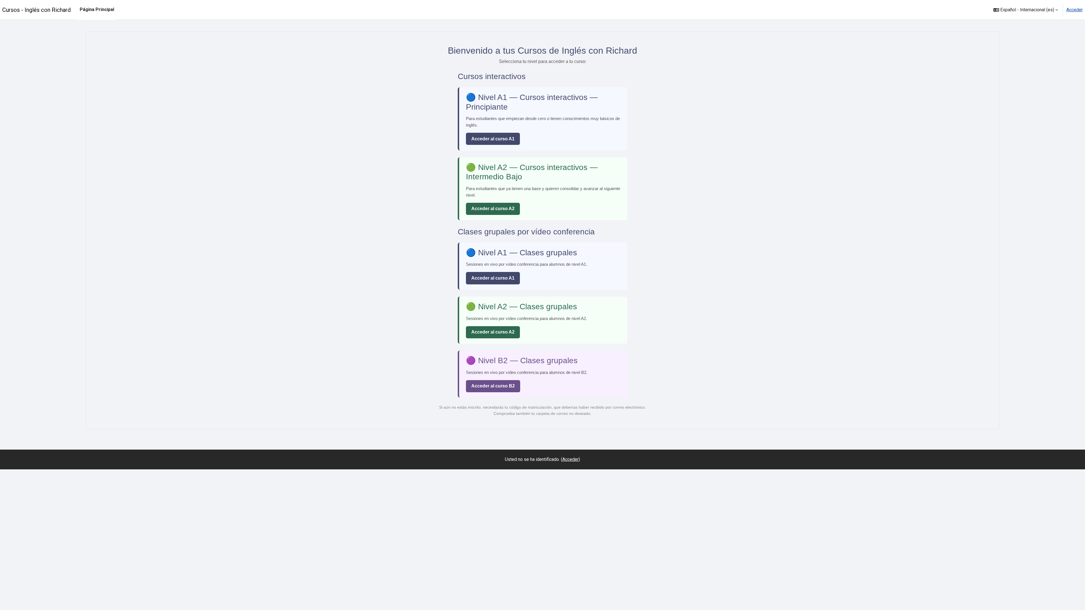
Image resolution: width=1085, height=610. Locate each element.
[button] (1026, 9)
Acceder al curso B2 (493, 386)
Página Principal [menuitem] (97, 9)
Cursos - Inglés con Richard (36, 9)
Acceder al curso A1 (493, 138)
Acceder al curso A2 (493, 208)
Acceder (1074, 9)
